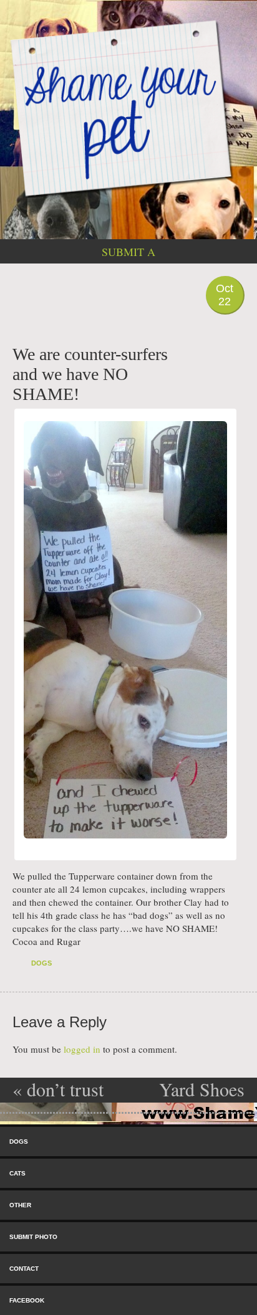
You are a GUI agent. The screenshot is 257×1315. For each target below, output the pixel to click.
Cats (17, 1173)
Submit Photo (33, 1236)
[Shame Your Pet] (128, 107)
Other (20, 1205)
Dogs (41, 963)
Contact (24, 1268)
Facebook (26, 1300)
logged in (82, 1049)
